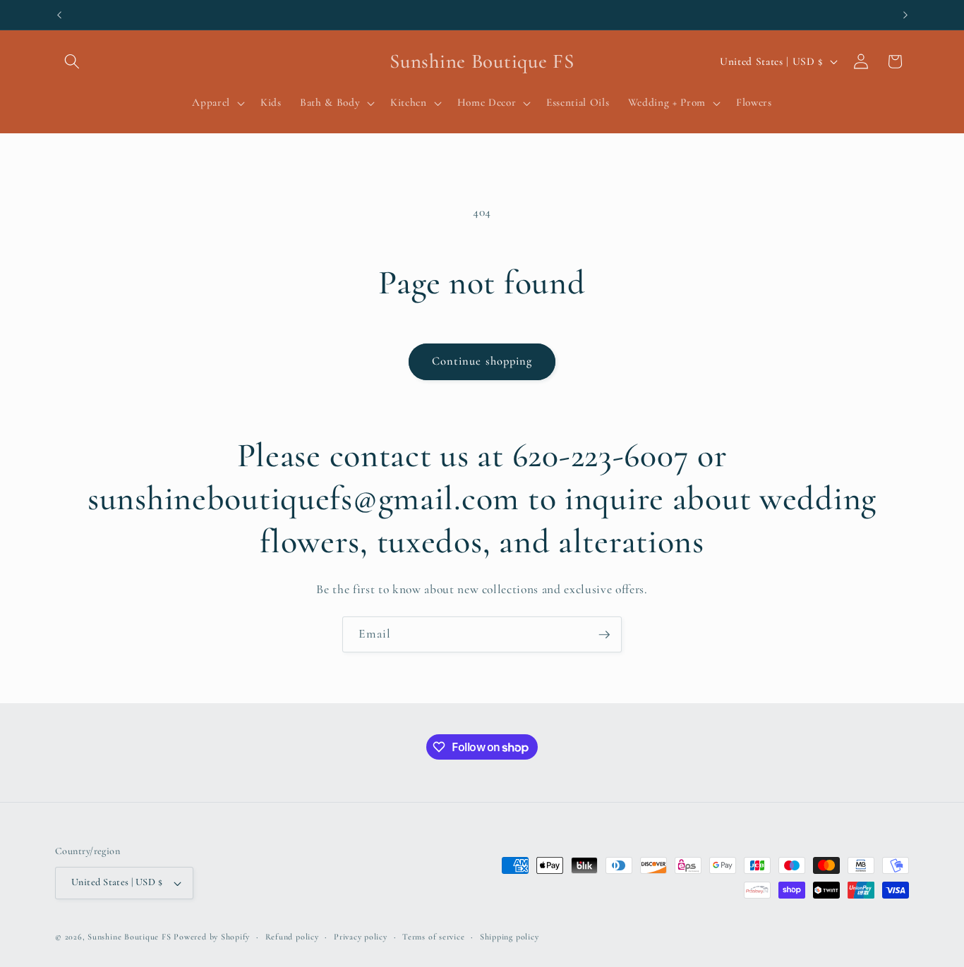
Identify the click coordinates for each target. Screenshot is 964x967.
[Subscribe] (604, 634)
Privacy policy (360, 937)
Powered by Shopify (212, 937)
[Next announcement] (905, 15)
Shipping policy (509, 937)
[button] (72, 61)
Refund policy (292, 937)
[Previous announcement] (59, 15)
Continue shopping (482, 361)
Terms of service (433, 937)
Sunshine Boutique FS (129, 937)
